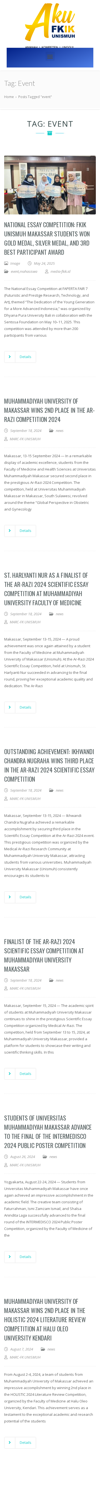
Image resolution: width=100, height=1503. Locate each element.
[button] (50, 56)
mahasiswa (28, 271)
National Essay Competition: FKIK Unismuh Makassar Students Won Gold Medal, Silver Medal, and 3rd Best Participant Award (47, 238)
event (15, 271)
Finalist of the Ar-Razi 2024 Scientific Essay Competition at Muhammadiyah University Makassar (44, 955)
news (60, 430)
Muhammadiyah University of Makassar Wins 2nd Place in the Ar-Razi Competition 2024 (49, 410)
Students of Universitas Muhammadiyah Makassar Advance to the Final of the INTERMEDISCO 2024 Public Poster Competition (48, 1131)
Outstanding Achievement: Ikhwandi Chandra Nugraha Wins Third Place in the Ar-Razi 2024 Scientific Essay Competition (49, 765)
